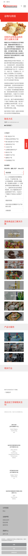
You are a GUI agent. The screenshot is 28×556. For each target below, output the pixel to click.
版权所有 (5, 525)
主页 (4, 1)
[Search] (21, 6)
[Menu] (24, 6)
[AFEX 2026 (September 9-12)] (14, 418)
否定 (14, 548)
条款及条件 (6, 520)
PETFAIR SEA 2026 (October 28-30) (14, 471)
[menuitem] (8, 2)
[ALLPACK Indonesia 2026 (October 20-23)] (14, 438)
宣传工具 (5, 534)
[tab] (14, 173)
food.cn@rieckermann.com (13, 122)
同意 (14, 544)
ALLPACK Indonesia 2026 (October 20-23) (14, 446)
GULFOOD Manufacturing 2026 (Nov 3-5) (14, 492)
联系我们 (9, 125)
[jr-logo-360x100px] (11, 6)
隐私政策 (5, 522)
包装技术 (8, 392)
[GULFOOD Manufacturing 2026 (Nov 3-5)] (14, 484)
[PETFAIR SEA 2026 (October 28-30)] (14, 464)
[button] (26, 144)
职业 (4, 511)
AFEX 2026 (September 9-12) (14, 425)
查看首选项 (14, 552)
